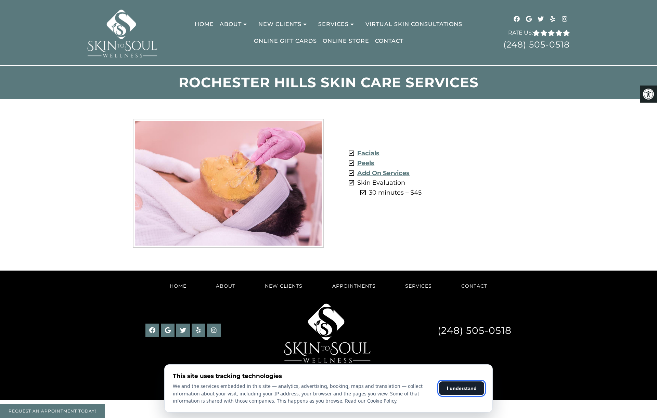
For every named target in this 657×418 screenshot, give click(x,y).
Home (204, 24)
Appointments (354, 286)
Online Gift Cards (285, 41)
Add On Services (383, 173)
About (231, 24)
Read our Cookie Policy (370, 400)
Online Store (346, 41)
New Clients (279, 24)
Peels (365, 163)
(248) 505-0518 (536, 44)
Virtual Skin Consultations (413, 24)
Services (333, 24)
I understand (462, 388)
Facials (368, 153)
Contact (389, 41)
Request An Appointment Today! (52, 411)
